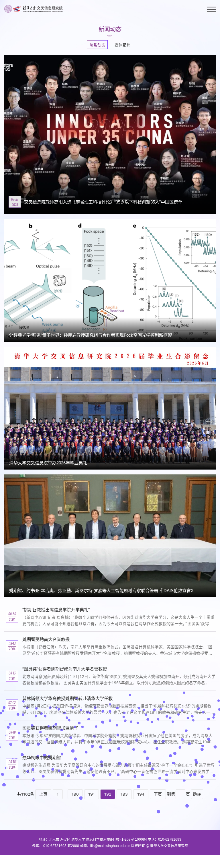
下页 (158, 794)
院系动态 (97, 45)
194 (140, 794)
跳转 (197, 794)
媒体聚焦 (123, 45)
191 (91, 794)
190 (75, 794)
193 (124, 794)
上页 (43, 794)
